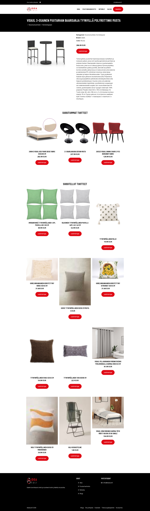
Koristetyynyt (47, 25)
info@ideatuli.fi (118, 2)
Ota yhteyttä (89, 508)
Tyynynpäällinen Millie (108, 239)
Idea (78, 9)
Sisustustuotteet (35, 25)
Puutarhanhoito (89, 9)
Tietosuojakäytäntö (108, 508)
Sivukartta (119, 508)
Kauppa (118, 9)
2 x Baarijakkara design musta (75, 151)
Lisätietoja (83, 51)
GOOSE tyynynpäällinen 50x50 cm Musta (75, 308)
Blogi (109, 9)
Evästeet (97, 508)
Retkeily (102, 9)
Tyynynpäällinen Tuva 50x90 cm (75, 378)
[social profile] (40, 2)
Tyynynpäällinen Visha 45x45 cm (42, 378)
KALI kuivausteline (75, 447)
